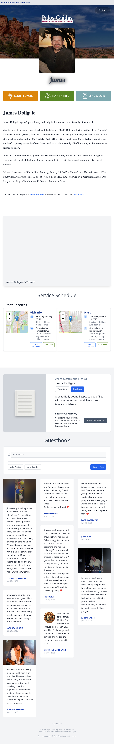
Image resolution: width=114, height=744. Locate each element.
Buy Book (77, 389)
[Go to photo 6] (93, 570)
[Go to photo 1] (19, 663)
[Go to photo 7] (95, 570)
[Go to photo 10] (100, 570)
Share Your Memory (96, 420)
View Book (62, 389)
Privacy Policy (49, 731)
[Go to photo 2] (20, 662)
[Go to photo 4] (90, 570)
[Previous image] (6, 652)
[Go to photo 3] (88, 570)
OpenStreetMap (60, 736)
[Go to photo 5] (92, 570)
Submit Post (98, 467)
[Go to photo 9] (98, 570)
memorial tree (37, 194)
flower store (79, 194)
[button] (17, 319)
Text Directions (36, 345)
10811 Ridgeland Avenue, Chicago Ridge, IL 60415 (97, 336)
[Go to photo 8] (97, 570)
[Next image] (33, 652)
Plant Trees (48, 345)
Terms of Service (64, 731)
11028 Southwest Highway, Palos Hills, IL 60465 (44, 336)
